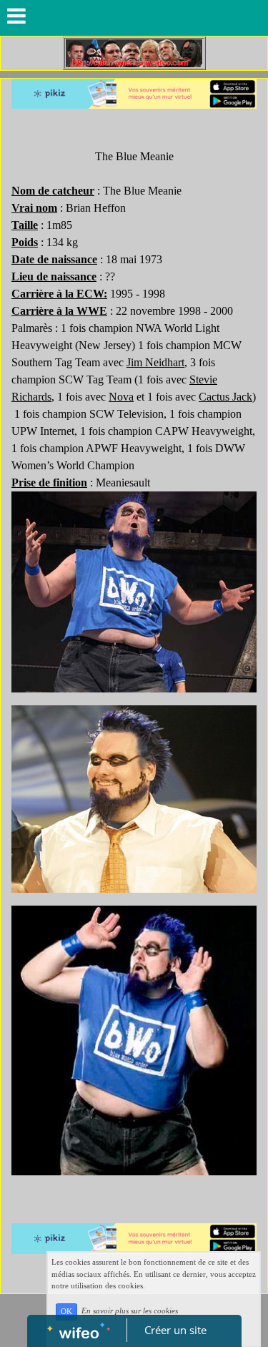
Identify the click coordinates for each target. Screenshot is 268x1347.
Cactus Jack (225, 397)
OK (66, 1312)
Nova (121, 397)
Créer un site (175, 1330)
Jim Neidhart (155, 362)
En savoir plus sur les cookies (129, 1311)
